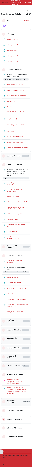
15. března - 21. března (12, 247)
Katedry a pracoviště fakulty (9, 10)
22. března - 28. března (15, 256)
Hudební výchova (21, 10)
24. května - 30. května (15, 410)
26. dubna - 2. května (11, 357)
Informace (10, 34)
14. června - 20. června (15, 437)
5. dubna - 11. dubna (14, 330)
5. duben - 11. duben (14, 348)
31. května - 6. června (14, 419)
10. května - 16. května (15, 374)
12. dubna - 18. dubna (12, 339)
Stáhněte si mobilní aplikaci (10, 459)
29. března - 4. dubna (12, 321)
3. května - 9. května (14, 366)
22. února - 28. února (14, 70)
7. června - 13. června (14, 428)
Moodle (10, 464)
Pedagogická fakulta (3, 10)
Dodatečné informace (11, 401)
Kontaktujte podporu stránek (13, 451)
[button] (6, 2)
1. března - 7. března (14, 156)
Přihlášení (28, 2)
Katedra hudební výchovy (15, 10)
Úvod (8, 20)
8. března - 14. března (14, 164)
